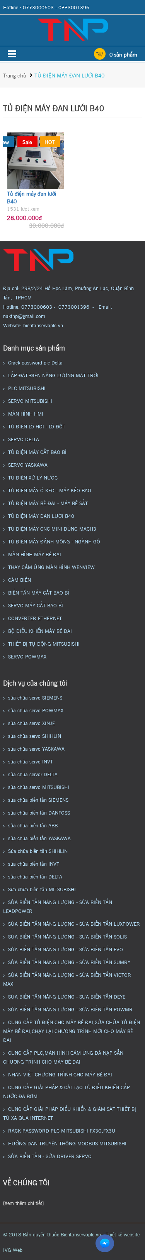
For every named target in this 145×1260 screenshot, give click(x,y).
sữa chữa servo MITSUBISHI (38, 786)
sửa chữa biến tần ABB (33, 825)
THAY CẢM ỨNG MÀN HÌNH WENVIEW (51, 566)
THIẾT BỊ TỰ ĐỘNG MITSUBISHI (44, 643)
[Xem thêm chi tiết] (23, 1202)
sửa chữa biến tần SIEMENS (38, 799)
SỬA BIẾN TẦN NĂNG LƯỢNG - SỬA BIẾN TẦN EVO (65, 948)
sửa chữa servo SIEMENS (35, 697)
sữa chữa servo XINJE (31, 722)
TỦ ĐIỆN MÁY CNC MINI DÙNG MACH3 (52, 528)
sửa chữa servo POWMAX (35, 709)
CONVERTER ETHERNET (35, 617)
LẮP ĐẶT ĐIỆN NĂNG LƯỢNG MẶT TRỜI (53, 374)
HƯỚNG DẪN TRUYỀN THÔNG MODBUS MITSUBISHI (67, 1143)
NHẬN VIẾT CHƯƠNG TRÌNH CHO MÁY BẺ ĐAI (60, 1074)
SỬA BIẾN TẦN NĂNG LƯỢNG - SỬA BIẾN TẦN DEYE (66, 996)
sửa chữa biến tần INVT (33, 863)
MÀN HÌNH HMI (25, 413)
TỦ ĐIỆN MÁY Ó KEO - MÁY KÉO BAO (49, 489)
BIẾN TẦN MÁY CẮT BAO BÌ (38, 592)
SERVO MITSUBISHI (30, 400)
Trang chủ (15, 75)
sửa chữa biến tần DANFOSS (39, 812)
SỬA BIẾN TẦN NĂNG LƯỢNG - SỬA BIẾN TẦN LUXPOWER (74, 923)
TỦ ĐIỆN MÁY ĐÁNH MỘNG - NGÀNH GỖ (54, 541)
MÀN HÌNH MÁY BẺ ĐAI (34, 553)
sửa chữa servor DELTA (33, 773)
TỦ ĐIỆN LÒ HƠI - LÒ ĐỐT (36, 426)
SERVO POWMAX (27, 656)
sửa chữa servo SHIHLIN (34, 735)
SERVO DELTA (23, 438)
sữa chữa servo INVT (30, 761)
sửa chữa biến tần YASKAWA (39, 837)
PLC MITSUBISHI (27, 387)
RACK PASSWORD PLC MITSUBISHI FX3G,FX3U (61, 1130)
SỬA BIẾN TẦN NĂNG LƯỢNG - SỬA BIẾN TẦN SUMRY (69, 961)
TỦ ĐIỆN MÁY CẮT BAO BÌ (37, 451)
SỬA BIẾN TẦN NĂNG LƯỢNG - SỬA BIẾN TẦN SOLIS (67, 936)
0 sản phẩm (123, 54)
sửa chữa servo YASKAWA (36, 748)
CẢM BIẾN (19, 579)
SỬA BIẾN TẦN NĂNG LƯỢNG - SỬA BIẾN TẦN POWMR (70, 1009)
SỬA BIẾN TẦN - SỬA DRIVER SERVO (50, 1155)
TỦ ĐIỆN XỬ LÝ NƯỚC (33, 477)
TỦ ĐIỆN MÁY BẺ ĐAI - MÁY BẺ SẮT (48, 502)
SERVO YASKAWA (28, 464)
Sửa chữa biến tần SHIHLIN (38, 850)
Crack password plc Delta (35, 362)
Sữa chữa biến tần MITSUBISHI (42, 888)
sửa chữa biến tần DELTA (35, 876)
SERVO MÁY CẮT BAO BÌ (35, 605)
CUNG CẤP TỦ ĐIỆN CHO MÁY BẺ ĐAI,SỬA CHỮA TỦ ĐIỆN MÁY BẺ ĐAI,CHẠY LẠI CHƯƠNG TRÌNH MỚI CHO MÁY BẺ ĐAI (71, 1030)
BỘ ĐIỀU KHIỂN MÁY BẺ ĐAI (40, 630)
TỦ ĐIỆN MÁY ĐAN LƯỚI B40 (69, 75)
